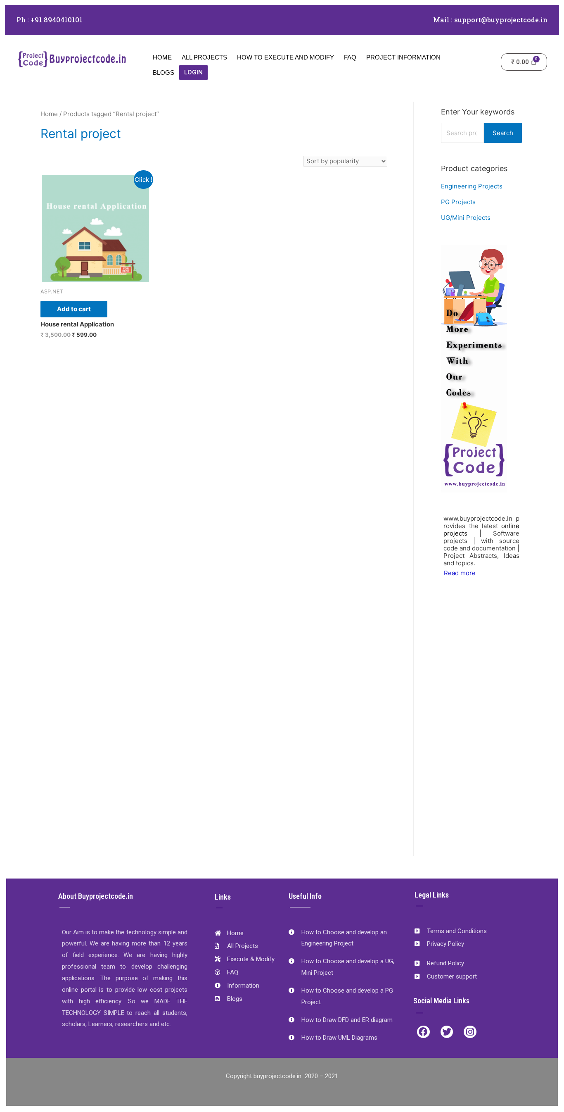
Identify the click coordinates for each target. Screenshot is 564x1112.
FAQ (350, 57)
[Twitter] (447, 1032)
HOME (162, 57)
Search (503, 133)
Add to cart (74, 309)
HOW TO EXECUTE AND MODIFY (285, 57)
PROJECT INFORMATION (403, 57)
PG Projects (458, 202)
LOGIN (193, 72)
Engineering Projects (471, 186)
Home (49, 114)
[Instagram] (470, 1032)
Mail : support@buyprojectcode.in (490, 19)
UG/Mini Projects (466, 217)
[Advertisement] (481, 727)
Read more (460, 573)
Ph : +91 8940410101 (50, 19)
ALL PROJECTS (204, 57)
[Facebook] (423, 1032)
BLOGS (163, 72)
